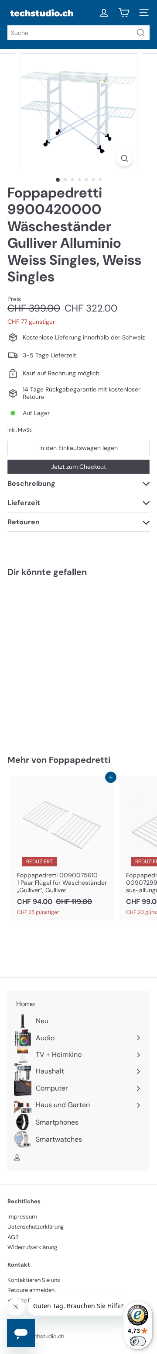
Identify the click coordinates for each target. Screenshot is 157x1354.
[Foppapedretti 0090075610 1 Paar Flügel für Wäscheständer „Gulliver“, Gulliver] (62, 848)
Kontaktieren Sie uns (33, 1280)
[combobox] (78, 32)
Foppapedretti (79, 759)
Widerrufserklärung (32, 1247)
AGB (13, 1237)
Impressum (22, 1216)
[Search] (141, 32)
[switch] (138, 1341)
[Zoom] (124, 158)
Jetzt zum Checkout (78, 467)
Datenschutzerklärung (35, 1226)
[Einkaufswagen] (124, 12)
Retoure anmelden (31, 1290)
